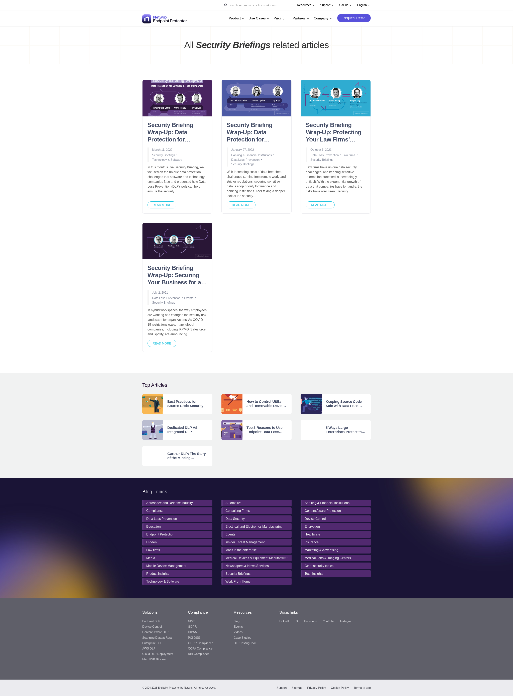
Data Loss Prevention (245, 159)
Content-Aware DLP (155, 632)
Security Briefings (163, 155)
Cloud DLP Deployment (157, 654)
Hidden (151, 542)
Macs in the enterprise (241, 550)
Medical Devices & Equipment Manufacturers (257, 558)
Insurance (312, 542)
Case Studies (242, 637)
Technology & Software (167, 159)
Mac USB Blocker (154, 659)
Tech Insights (314, 573)
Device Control (315, 518)
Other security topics (319, 566)
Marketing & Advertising (321, 550)
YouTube (328, 621)
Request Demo (354, 18)
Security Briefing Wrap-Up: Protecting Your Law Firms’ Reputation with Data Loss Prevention (334, 132)
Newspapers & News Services (247, 566)
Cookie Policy (340, 687)
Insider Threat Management (245, 542)
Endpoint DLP (151, 621)
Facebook (310, 621)
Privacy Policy (316, 687)
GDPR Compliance (200, 643)
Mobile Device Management (166, 566)
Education (153, 526)
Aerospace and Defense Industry (169, 503)
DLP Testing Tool (244, 643)
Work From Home (237, 581)
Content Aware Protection (323, 510)
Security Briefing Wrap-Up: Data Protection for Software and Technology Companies (170, 132)
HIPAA (192, 632)
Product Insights (157, 573)
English (362, 5)
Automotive (233, 503)
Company (321, 18)
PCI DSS (194, 637)
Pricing (279, 18)
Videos (238, 632)
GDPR (192, 626)
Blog (236, 621)
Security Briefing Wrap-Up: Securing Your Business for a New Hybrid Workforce (174, 275)
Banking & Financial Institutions (251, 155)
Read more (162, 205)
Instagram (346, 621)
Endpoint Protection (160, 534)
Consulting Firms (237, 510)
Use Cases (257, 18)
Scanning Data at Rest (157, 637)
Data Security (235, 518)
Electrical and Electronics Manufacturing (254, 526)
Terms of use (362, 687)
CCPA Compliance (200, 648)
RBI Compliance (198, 654)
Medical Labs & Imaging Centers (328, 558)
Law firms (348, 155)
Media (150, 558)
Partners (299, 18)
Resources (304, 5)
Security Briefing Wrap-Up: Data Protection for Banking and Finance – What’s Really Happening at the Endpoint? (255, 132)
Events (188, 298)
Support (325, 5)
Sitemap (297, 687)
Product (235, 18)
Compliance (155, 510)
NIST (191, 621)
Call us (343, 5)
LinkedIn (284, 621)
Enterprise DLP (152, 643)
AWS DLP (149, 648)
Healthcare (312, 534)
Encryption (312, 526)
